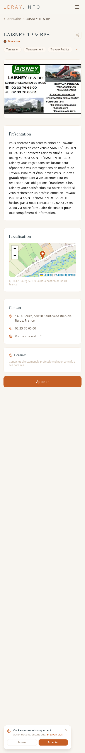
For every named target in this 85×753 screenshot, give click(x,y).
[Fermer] (66, 730)
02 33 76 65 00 (25, 328)
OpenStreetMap (65, 274)
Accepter (53, 742)
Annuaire (14, 19)
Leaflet (47, 274)
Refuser (22, 742)
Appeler (42, 381)
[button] (42, 255)
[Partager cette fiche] (78, 35)
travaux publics (60, 49)
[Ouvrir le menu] (77, 7)
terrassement (34, 49)
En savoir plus (55, 734)
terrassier (12, 49)
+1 (77, 49)
